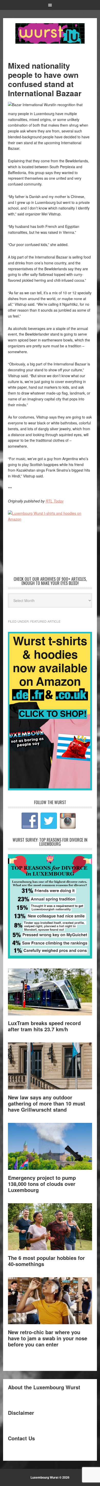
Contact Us (21, 1438)
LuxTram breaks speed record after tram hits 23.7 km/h (44, 1026)
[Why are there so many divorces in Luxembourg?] (50, 957)
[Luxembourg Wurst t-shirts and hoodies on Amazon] (50, 533)
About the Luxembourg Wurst (44, 1387)
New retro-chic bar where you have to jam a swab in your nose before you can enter (47, 1338)
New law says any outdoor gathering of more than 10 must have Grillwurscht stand (46, 1103)
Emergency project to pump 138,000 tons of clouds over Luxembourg (42, 1184)
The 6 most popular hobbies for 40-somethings (46, 1261)
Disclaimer (21, 1412)
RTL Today (55, 500)
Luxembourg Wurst (50, 33)
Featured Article (45, 621)
